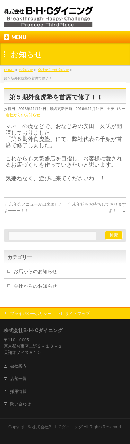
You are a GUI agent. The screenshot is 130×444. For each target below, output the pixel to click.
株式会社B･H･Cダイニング (57, 427)
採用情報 (18, 391)
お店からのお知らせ (35, 271)
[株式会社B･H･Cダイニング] (48, 19)
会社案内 (18, 366)
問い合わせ (20, 404)
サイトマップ (77, 313)
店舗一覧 (18, 378)
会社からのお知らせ (23, 115)
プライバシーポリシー (31, 313)
